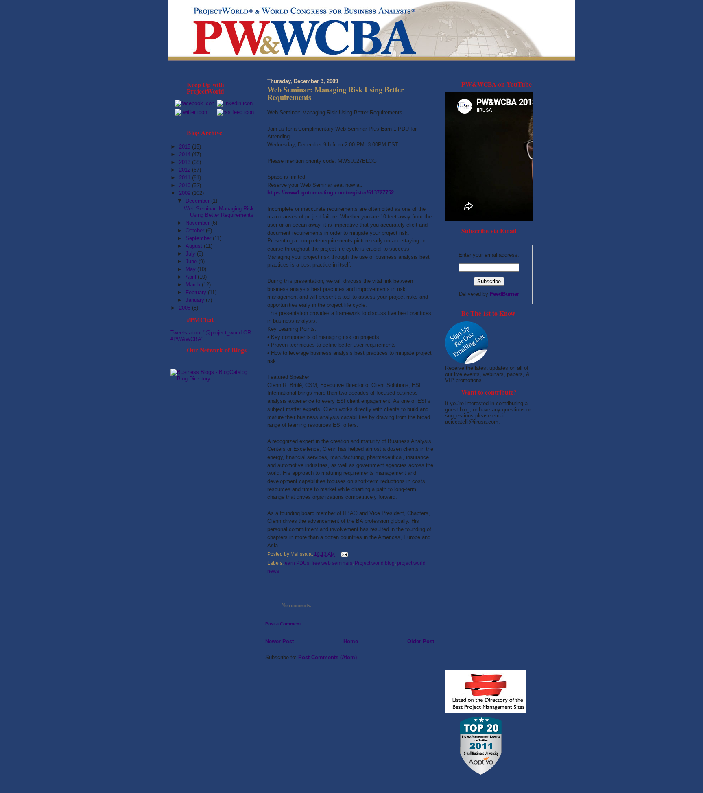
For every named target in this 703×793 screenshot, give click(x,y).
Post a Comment (283, 623)
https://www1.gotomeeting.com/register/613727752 (330, 193)
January (196, 300)
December (198, 201)
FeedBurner (504, 294)
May (191, 269)
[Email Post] (343, 554)
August (195, 246)
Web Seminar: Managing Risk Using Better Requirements (219, 211)
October (196, 230)
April (192, 277)
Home (350, 641)
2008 (185, 308)
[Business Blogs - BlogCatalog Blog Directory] (214, 379)
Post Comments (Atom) (327, 657)
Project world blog (375, 563)
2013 (185, 162)
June (192, 261)
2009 (185, 193)
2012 (185, 170)
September (199, 238)
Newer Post (279, 641)
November (198, 223)
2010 (185, 185)
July (191, 254)
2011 (185, 178)
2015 (185, 147)
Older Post (420, 641)
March (194, 285)
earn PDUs (297, 563)
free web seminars (332, 563)
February (197, 292)
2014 (185, 154)
